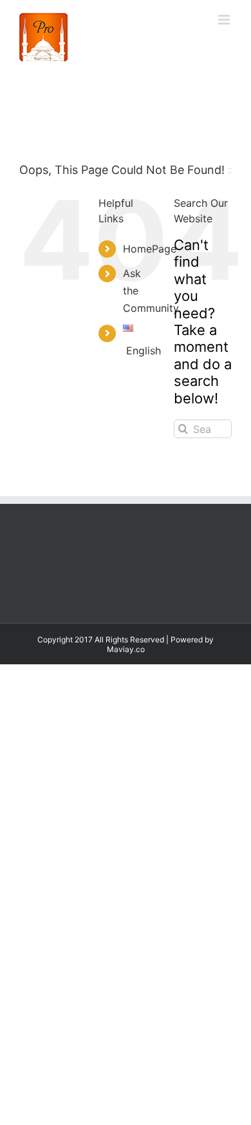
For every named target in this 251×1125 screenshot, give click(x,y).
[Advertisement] (125, 795)
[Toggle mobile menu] (225, 19)
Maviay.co (126, 649)
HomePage (149, 248)
